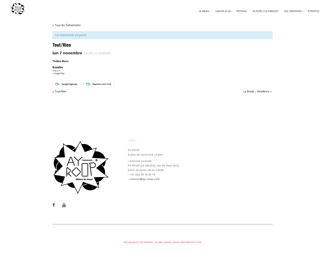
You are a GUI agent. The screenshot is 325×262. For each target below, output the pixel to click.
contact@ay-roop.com (144, 179)
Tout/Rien (59, 91)
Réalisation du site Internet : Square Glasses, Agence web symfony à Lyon (162, 242)
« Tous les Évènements (66, 25)
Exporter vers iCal (102, 84)
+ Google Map (58, 73)
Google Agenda (69, 84)
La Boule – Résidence (257, 91)
